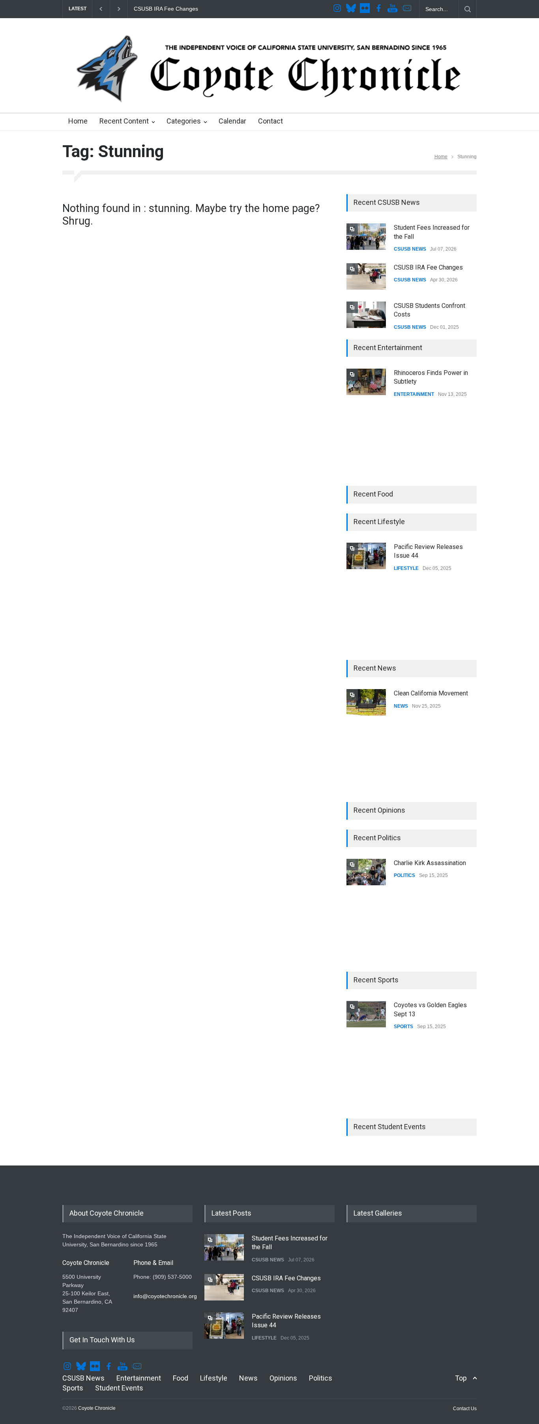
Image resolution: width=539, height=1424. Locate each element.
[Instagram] (338, 9)
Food (180, 1378)
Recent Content (124, 121)
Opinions (283, 1378)
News (248, 1378)
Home (78, 121)
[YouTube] (393, 9)
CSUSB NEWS (410, 249)
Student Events (119, 1388)
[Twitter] (352, 9)
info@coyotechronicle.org (165, 1296)
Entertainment (138, 1378)
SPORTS (403, 1026)
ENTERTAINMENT (414, 394)
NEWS (401, 706)
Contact (270, 121)
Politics (320, 1378)
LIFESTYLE (406, 568)
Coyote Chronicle (97, 1408)
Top (461, 1378)
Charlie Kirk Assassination (430, 863)
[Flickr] (366, 9)
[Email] (407, 9)
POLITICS (404, 875)
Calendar (232, 121)
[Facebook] (380, 9)
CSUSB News (83, 1378)
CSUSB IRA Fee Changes (165, 9)
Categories (184, 121)
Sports (72, 1388)
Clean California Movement (431, 693)
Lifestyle (213, 1378)
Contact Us (465, 1408)
